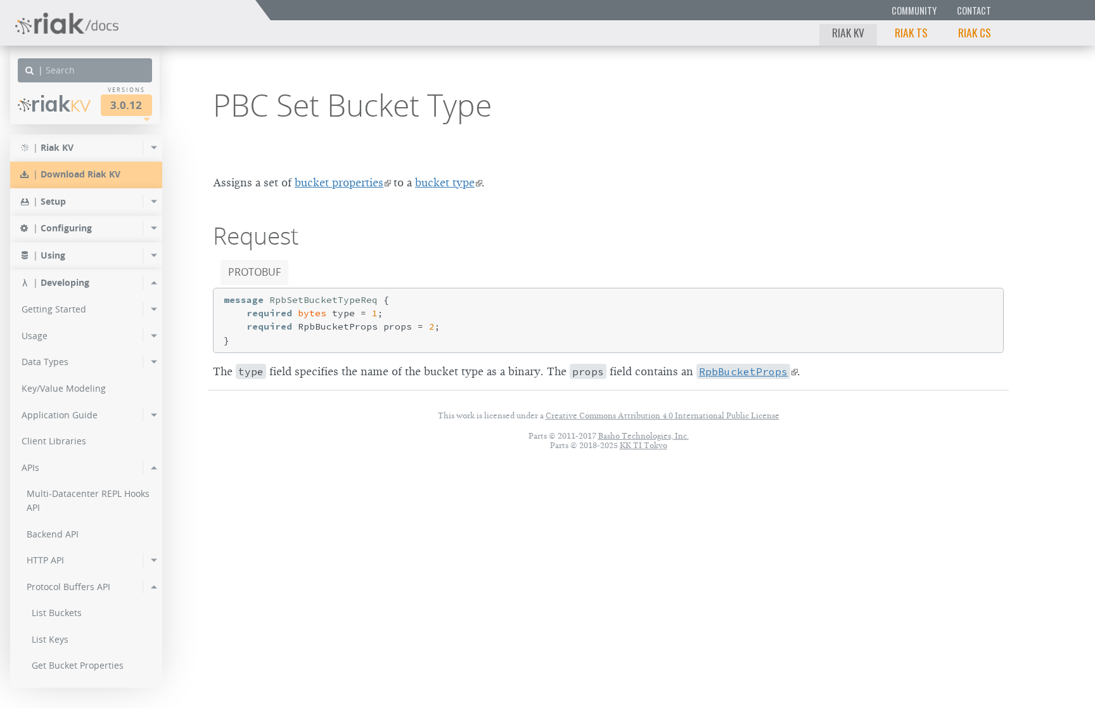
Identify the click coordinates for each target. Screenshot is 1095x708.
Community (914, 10)
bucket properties (339, 182)
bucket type (445, 182)
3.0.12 (126, 105)
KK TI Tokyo (643, 445)
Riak (61, 104)
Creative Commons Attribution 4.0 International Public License (662, 415)
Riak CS (974, 32)
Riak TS (911, 32)
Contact (974, 10)
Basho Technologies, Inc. (643, 436)
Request (255, 236)
